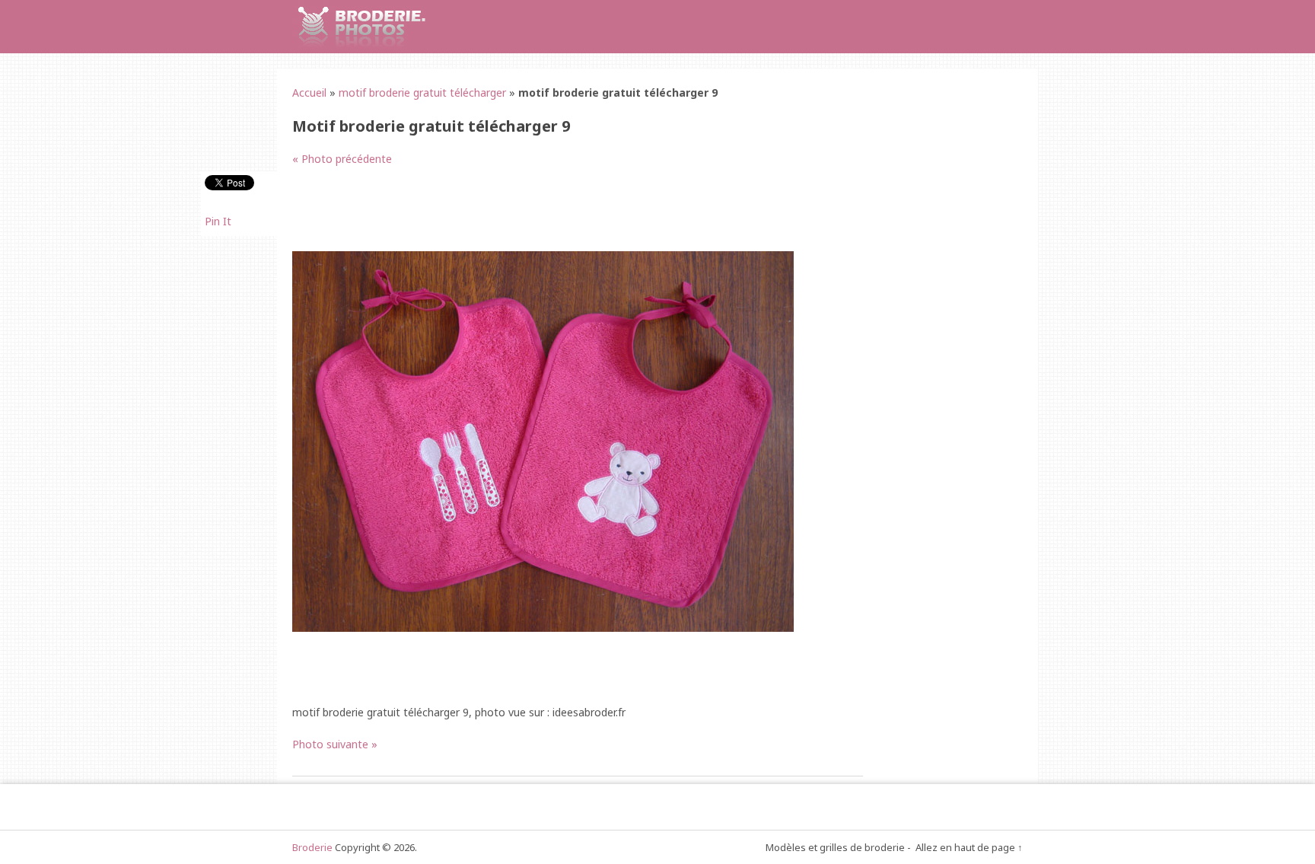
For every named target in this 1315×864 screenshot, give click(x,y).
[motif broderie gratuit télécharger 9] (543, 627)
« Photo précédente (342, 158)
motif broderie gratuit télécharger (422, 92)
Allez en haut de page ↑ (969, 847)
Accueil (309, 92)
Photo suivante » (334, 744)
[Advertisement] (569, 217)
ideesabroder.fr (589, 712)
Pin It (218, 221)
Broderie (312, 847)
